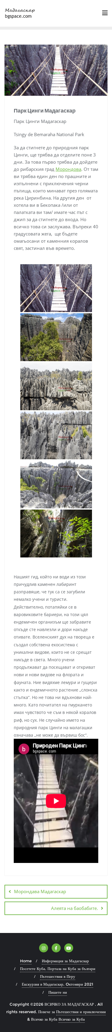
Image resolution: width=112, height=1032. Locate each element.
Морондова (68, 169)
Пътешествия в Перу (57, 976)
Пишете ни (57, 992)
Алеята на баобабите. (74, 908)
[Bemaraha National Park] (56, 533)
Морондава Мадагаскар (40, 891)
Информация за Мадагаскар (65, 960)
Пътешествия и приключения (81, 1011)
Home (26, 960)
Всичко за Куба (72, 1019)
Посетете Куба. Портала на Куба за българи (57, 968)
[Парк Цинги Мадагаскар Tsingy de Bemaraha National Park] (56, 288)
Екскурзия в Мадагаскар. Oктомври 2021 (57, 984)
